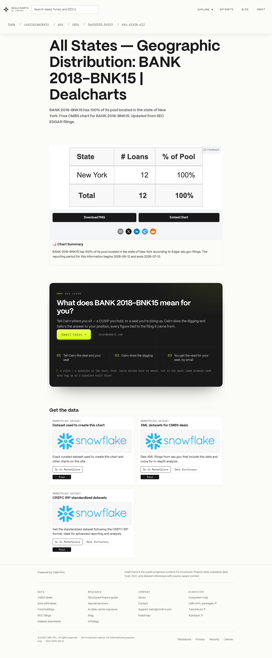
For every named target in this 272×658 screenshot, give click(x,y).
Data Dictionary (185, 469)
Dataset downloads (49, 621)
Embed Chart (179, 217)
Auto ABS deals (47, 603)
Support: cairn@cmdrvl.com (155, 609)
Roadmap (144, 615)
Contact (143, 603)
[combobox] (65, 9)
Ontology (93, 621)
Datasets (227, 9)
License (228, 639)
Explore (205, 9)
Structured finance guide (103, 597)
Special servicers (98, 603)
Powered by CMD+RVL (51, 572)
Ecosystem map (198, 597)
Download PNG (94, 217)
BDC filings (44, 615)
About (261, 9)
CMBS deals (45, 597)
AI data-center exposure (102, 609)
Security (214, 639)
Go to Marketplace (67, 469)
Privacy (200, 639)
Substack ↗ (196, 615)
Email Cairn (74, 334)
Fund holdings (46, 609)
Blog (245, 9)
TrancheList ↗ (197, 609)
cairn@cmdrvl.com (110, 334)
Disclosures (184, 639)
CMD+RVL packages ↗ (202, 603)
